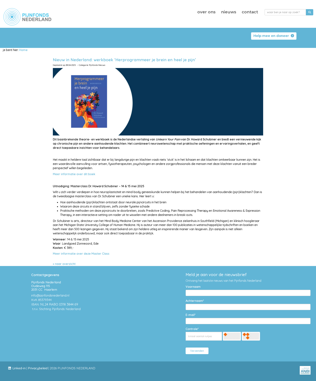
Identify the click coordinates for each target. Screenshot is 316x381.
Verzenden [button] (197, 350)
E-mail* (191, 315)
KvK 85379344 (41, 300)
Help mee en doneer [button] (272, 36)
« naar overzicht (64, 264)
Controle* (192, 329)
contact (250, 12)
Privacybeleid (38, 368)
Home (23, 50)
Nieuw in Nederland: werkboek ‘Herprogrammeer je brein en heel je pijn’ (124, 59)
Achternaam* (195, 301)
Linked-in (19, 368)
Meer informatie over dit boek (74, 174)
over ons (206, 12)
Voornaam (193, 286)
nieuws (228, 12)
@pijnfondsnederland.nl (50, 295)
